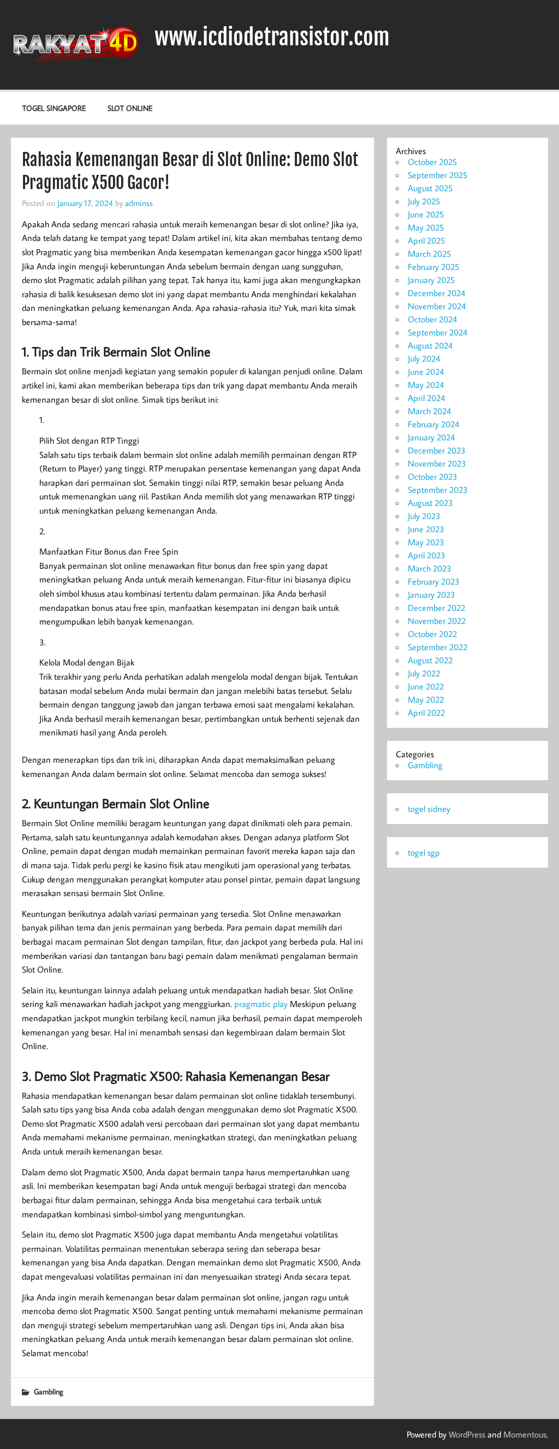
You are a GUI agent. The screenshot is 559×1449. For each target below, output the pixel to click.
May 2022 (426, 699)
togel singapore (54, 108)
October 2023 (432, 476)
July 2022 (424, 673)
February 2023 (434, 581)
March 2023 (429, 568)
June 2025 (426, 214)
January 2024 (431, 437)
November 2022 (437, 620)
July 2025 (424, 201)
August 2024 (430, 345)
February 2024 (433, 424)
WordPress (467, 1434)
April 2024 (426, 397)
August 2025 (430, 187)
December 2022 (436, 607)
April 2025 (426, 240)
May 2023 (426, 542)
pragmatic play (261, 1003)
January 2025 (431, 279)
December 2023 (437, 450)
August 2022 (430, 660)
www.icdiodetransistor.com (272, 37)
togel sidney (429, 808)
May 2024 (426, 384)
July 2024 (424, 358)
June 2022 (426, 686)
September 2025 (437, 174)
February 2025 (433, 266)
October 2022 (432, 633)
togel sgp (424, 852)
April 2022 (426, 712)
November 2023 (437, 463)
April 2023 (426, 555)
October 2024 (432, 319)
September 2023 (438, 489)
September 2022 (437, 646)
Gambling (48, 1391)
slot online (130, 108)
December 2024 (436, 292)
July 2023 (424, 515)
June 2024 (426, 371)
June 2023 (426, 528)
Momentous (524, 1434)
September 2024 (437, 332)
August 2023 (430, 502)
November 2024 (437, 306)
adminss (139, 202)
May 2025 (426, 227)
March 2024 (429, 410)
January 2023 (431, 594)
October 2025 (432, 161)
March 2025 (429, 253)
